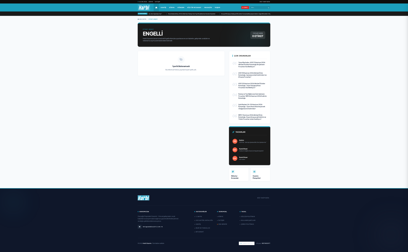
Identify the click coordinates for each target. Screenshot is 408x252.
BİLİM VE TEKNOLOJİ (203, 228)
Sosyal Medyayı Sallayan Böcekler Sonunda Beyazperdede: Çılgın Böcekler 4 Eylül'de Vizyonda (245, 13)
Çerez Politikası (247, 224)
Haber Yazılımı (247, 243)
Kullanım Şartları (248, 220)
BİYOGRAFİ (200, 232)
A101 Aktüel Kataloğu (204, 220)
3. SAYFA (199, 216)
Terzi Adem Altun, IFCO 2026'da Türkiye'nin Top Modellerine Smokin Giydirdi (186, 13)
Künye (151, 1)
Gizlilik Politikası (248, 216)
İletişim (157, 1)
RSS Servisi (223, 224)
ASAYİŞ (198, 224)
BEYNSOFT (266, 243)
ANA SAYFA (142, 19)
